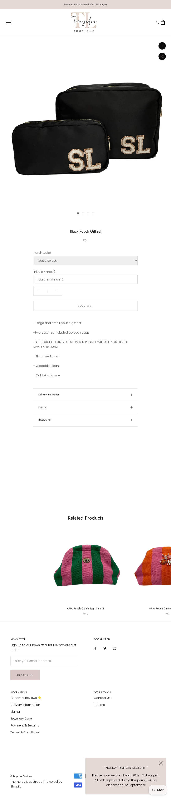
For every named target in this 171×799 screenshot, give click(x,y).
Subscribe (25, 675)
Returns (42, 407)
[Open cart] (163, 22)
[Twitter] (104, 648)
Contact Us (102, 698)
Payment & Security (24, 725)
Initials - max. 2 (44, 272)
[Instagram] (114, 648)
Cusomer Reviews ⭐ (25, 698)
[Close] (161, 763)
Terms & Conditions (25, 732)
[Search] (158, 22)
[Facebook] (95, 648)
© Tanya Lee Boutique (21, 776)
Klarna (15, 712)
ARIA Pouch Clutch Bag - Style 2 (85, 608)
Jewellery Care (21, 718)
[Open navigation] (8, 22)
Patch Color (42, 253)
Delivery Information (48, 394)
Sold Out (85, 306)
